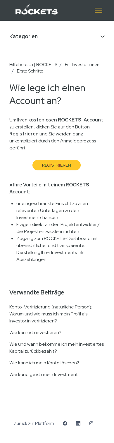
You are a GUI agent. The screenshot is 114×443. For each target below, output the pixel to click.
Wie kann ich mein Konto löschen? (44, 363)
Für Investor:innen (82, 65)
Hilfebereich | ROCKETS (33, 65)
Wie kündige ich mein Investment (43, 374)
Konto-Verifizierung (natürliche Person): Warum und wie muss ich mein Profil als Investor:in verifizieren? (50, 314)
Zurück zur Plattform (34, 423)
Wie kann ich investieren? (35, 332)
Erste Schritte (30, 71)
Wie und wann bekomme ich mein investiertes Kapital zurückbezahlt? (56, 347)
